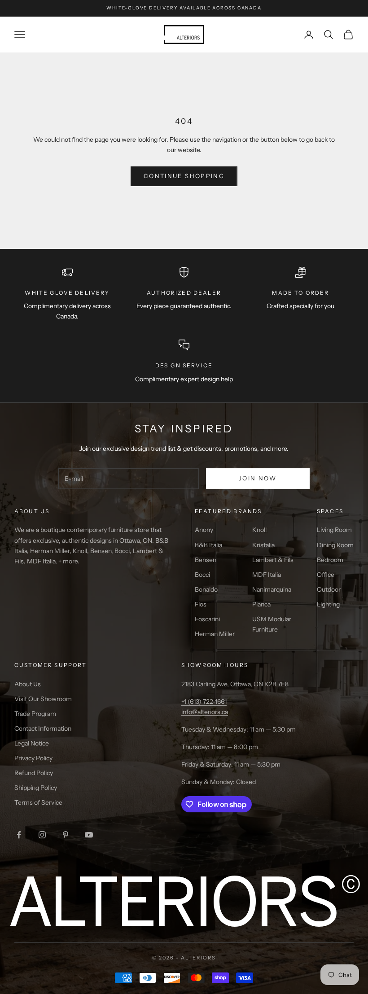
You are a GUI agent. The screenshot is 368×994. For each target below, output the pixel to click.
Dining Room (335, 545)
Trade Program (35, 714)
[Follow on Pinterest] (65, 834)
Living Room (334, 530)
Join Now (258, 478)
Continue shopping (184, 175)
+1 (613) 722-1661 (204, 702)
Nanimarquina (271, 589)
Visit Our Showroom (43, 699)
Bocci (202, 575)
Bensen (205, 560)
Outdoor (329, 589)
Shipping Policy (35, 788)
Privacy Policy (33, 758)
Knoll (259, 530)
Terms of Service (38, 802)
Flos (200, 604)
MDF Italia (266, 575)
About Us (27, 684)
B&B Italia (208, 545)
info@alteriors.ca (204, 712)
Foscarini (207, 619)
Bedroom (330, 560)
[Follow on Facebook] (18, 834)
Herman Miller (215, 634)
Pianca (261, 604)
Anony (204, 530)
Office (325, 575)
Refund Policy (33, 773)
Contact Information (42, 728)
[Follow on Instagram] (42, 834)
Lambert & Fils (273, 560)
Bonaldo (206, 589)
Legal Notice (31, 743)
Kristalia (263, 545)
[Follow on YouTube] (88, 834)
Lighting (328, 604)
